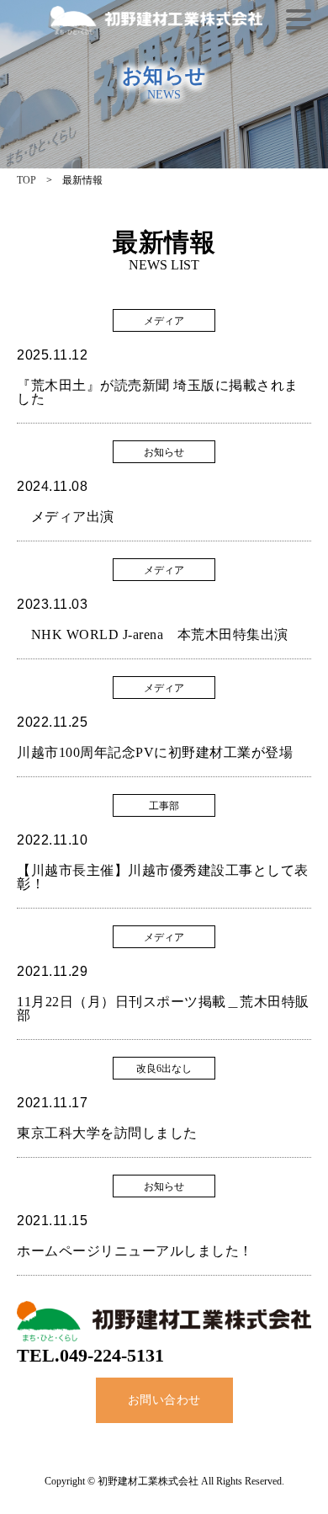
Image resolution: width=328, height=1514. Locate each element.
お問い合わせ (164, 1400)
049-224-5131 (112, 1355)
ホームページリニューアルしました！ (135, 1251)
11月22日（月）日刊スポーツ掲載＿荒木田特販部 (163, 1008)
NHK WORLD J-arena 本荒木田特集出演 (152, 634)
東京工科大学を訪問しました (107, 1133)
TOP (26, 180)
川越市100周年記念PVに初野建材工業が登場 (155, 752)
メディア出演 (65, 516)
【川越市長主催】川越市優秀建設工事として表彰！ (163, 877)
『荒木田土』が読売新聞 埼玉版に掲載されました (158, 392)
